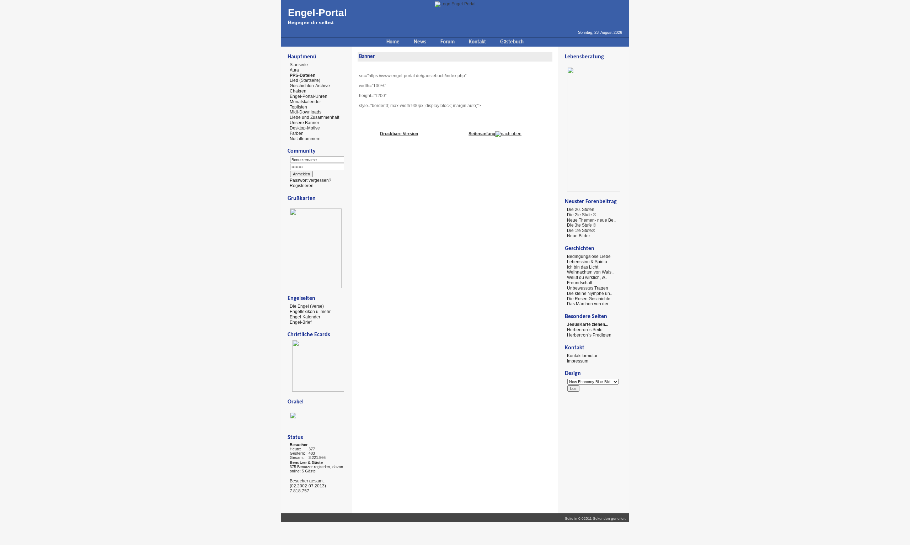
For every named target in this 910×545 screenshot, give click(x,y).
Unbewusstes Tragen (587, 288)
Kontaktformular (582, 355)
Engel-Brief (300, 321)
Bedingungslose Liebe (589, 256)
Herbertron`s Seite (585, 329)
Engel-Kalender (305, 316)
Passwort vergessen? (310, 180)
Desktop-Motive (305, 128)
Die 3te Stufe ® (581, 225)
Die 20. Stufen (580, 209)
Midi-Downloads (305, 112)
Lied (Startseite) (305, 80)
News (420, 42)
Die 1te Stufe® (581, 230)
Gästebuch (512, 42)
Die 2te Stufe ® (581, 214)
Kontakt (477, 42)
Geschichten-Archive (310, 85)
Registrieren (302, 185)
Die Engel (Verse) (307, 306)
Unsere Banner (304, 122)
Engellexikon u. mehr (310, 311)
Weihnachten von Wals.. (590, 272)
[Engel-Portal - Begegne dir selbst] (455, 3)
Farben (297, 133)
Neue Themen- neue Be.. (591, 219)
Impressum (577, 360)
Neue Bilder (578, 235)
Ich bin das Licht (582, 266)
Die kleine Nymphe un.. (589, 293)
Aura (294, 70)
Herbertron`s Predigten (589, 335)
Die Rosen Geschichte (588, 298)
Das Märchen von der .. (589, 303)
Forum (447, 42)
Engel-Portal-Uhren (308, 96)
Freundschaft (579, 282)
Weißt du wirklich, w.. (587, 277)
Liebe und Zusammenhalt (314, 117)
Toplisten (298, 106)
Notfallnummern (305, 138)
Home (393, 42)
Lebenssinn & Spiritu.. (588, 261)
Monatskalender (305, 101)
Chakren (298, 91)
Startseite (299, 64)
